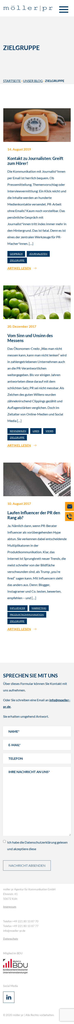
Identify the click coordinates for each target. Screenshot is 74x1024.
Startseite (12, 81)
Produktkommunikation (27, 614)
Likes (36, 430)
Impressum (9, 906)
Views (49, 430)
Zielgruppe (17, 260)
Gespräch (16, 253)
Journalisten (38, 253)
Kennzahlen (18, 430)
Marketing (39, 608)
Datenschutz (10, 938)
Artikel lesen (19, 268)
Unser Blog (33, 81)
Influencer (17, 608)
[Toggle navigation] (64, 10)
